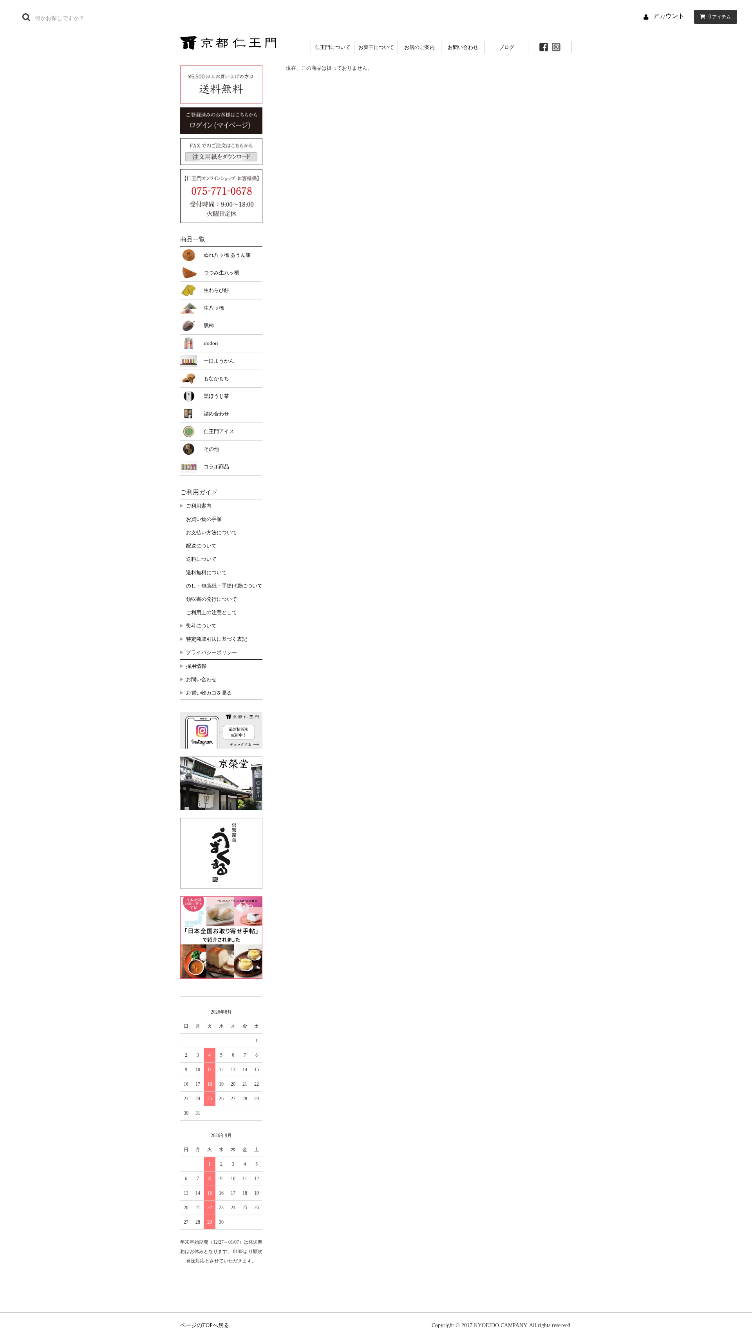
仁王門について (333, 47)
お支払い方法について (211, 532)
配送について (201, 546)
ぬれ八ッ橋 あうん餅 (227, 255)
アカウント (668, 16)
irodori (211, 343)
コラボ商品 (216, 467)
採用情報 (196, 666)
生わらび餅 (216, 290)
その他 (211, 449)
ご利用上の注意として (211, 612)
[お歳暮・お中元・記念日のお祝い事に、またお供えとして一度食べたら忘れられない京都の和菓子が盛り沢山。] (228, 42)
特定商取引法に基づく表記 (216, 639)
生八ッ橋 (214, 308)
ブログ (506, 47)
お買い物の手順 (204, 519)
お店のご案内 (419, 47)
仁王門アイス (219, 431)
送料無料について (206, 572)
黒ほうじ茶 (216, 396)
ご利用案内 (199, 506)
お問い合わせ (463, 47)
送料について (201, 559)
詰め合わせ (216, 414)
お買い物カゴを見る (209, 693)
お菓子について (376, 47)
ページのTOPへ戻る (204, 1325)
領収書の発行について (211, 599)
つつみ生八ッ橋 (221, 273)
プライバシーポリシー (211, 652)
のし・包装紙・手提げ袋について (224, 586)
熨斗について (201, 626)
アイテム (720, 17)
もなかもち (216, 378)
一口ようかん (219, 361)
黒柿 (209, 325)
